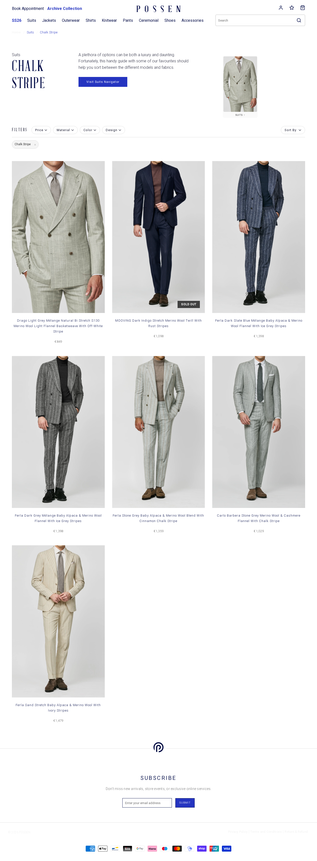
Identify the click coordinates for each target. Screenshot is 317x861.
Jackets (49, 20)
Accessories (193, 20)
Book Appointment (28, 8)
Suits (31, 20)
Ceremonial (148, 20)
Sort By (290, 130)
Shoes (170, 20)
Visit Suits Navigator (102, 82)
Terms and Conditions (266, 832)
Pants (128, 20)
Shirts (91, 20)
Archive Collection (64, 8)
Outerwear (71, 20)
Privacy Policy (238, 832)
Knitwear (109, 20)
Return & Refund (296, 832)
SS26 (16, 20)
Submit (185, 802)
